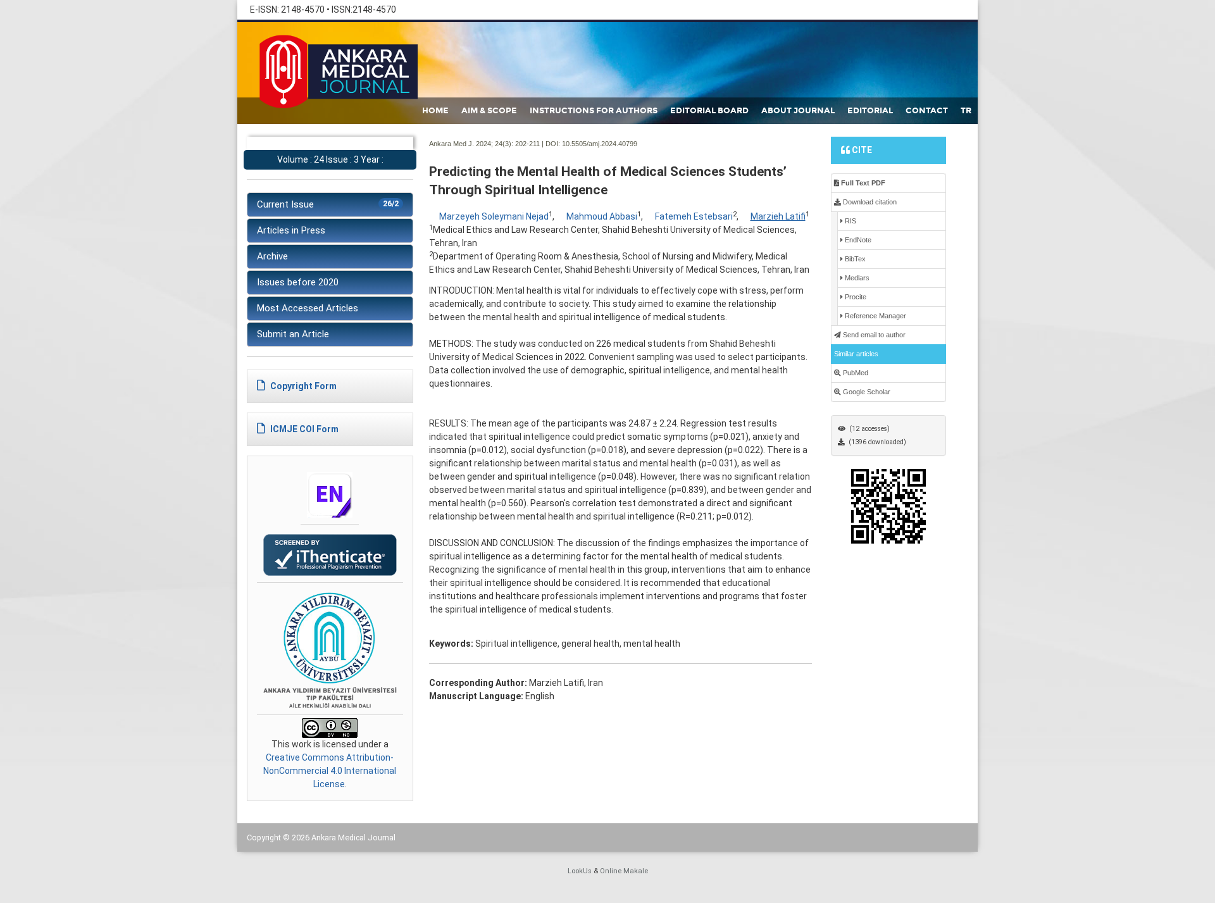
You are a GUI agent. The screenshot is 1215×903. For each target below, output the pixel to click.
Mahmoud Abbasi (601, 216)
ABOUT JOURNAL (798, 111)
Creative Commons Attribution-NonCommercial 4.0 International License (329, 770)
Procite (854, 297)
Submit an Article (293, 334)
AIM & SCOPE (489, 111)
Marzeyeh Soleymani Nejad (494, 216)
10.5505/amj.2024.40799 (599, 143)
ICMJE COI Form (303, 429)
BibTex (854, 259)
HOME (435, 111)
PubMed (854, 373)
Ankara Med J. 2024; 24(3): (471, 143)
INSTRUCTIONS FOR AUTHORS (593, 111)
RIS (849, 221)
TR (966, 111)
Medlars (856, 278)
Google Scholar (865, 391)
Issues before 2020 (298, 282)
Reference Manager (874, 316)
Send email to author (873, 335)
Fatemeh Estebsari (694, 216)
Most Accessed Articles (307, 308)
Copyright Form (302, 386)
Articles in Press (291, 230)
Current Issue (328, 204)
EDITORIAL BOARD (709, 111)
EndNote (857, 240)
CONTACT (927, 111)
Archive (272, 256)
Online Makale (624, 871)
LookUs (580, 871)
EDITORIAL (870, 111)
